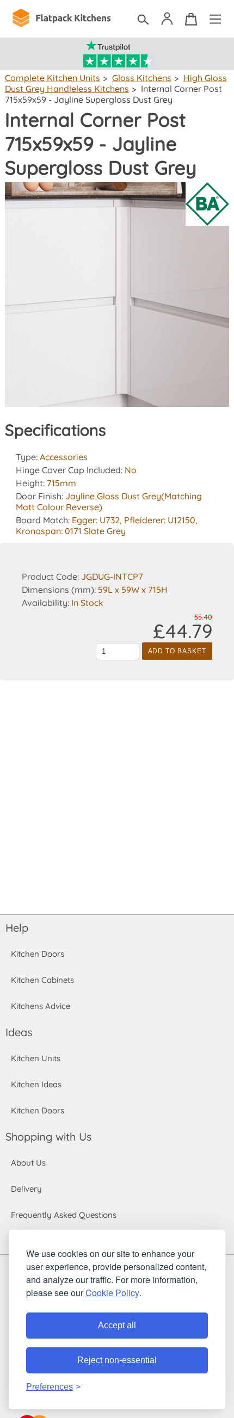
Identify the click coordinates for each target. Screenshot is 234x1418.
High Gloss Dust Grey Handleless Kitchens (116, 83)
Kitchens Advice (40, 1006)
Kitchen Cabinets (42, 980)
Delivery (26, 1189)
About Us (28, 1162)
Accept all (117, 1325)
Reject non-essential (117, 1360)
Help (16, 927)
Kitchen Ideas (36, 1084)
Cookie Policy (112, 1292)
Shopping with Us (48, 1136)
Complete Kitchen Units (52, 77)
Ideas (18, 1032)
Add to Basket (177, 651)
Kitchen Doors (37, 954)
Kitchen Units (35, 1058)
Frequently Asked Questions (63, 1215)
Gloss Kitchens (141, 77)
